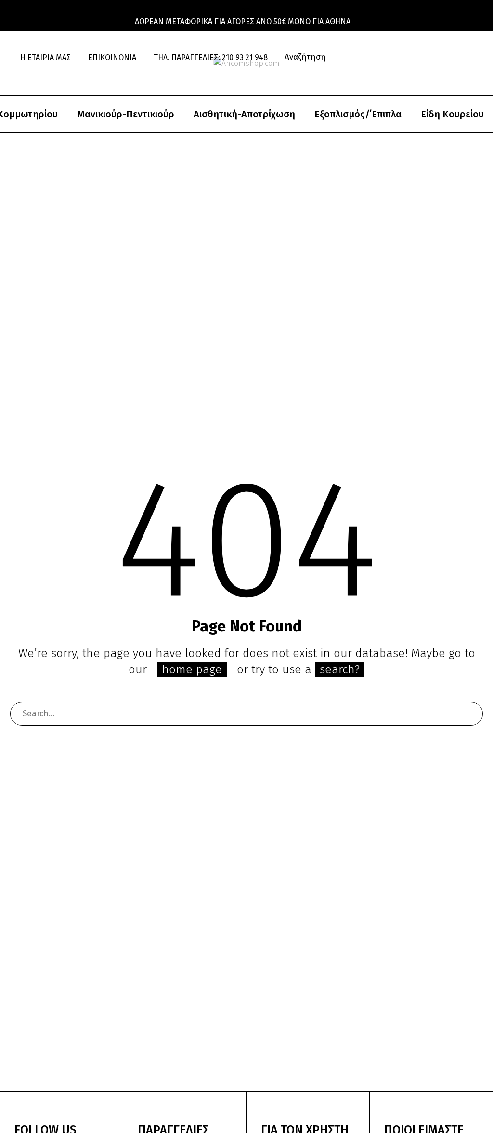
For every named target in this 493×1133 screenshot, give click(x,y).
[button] (423, 57)
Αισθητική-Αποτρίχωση (244, 114)
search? (340, 669)
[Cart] (49, 70)
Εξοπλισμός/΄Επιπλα (358, 114)
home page (192, 669)
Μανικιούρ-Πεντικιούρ (125, 114)
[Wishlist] (30, 70)
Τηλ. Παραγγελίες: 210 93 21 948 (211, 57)
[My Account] (463, 57)
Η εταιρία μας (45, 57)
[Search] (471, 714)
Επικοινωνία (112, 57)
